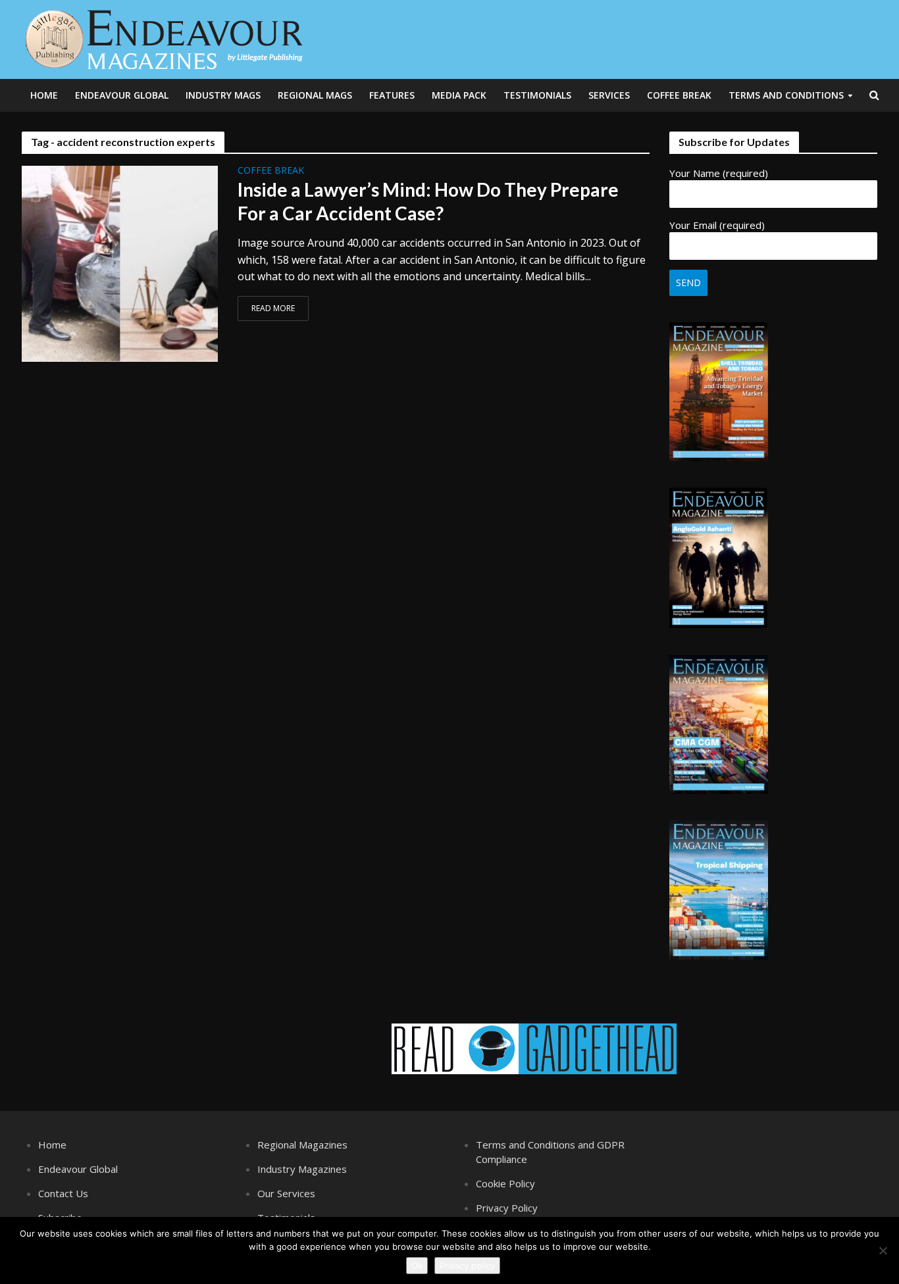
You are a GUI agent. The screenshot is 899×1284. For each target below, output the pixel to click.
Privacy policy (467, 1265)
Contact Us (63, 1193)
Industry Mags (223, 95)
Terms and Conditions (786, 95)
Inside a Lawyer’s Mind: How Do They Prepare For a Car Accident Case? (428, 201)
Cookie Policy (505, 1183)
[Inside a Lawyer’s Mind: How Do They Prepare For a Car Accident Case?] (120, 262)
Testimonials (537, 95)
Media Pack (459, 95)
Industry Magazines (302, 1168)
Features (392, 95)
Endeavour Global (121, 95)
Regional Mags (315, 95)
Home (44, 95)
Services (609, 95)
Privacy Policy (507, 1207)
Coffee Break (679, 95)
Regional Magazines (302, 1144)
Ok (417, 1265)
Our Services (286, 1193)
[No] (882, 1250)
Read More (273, 308)
